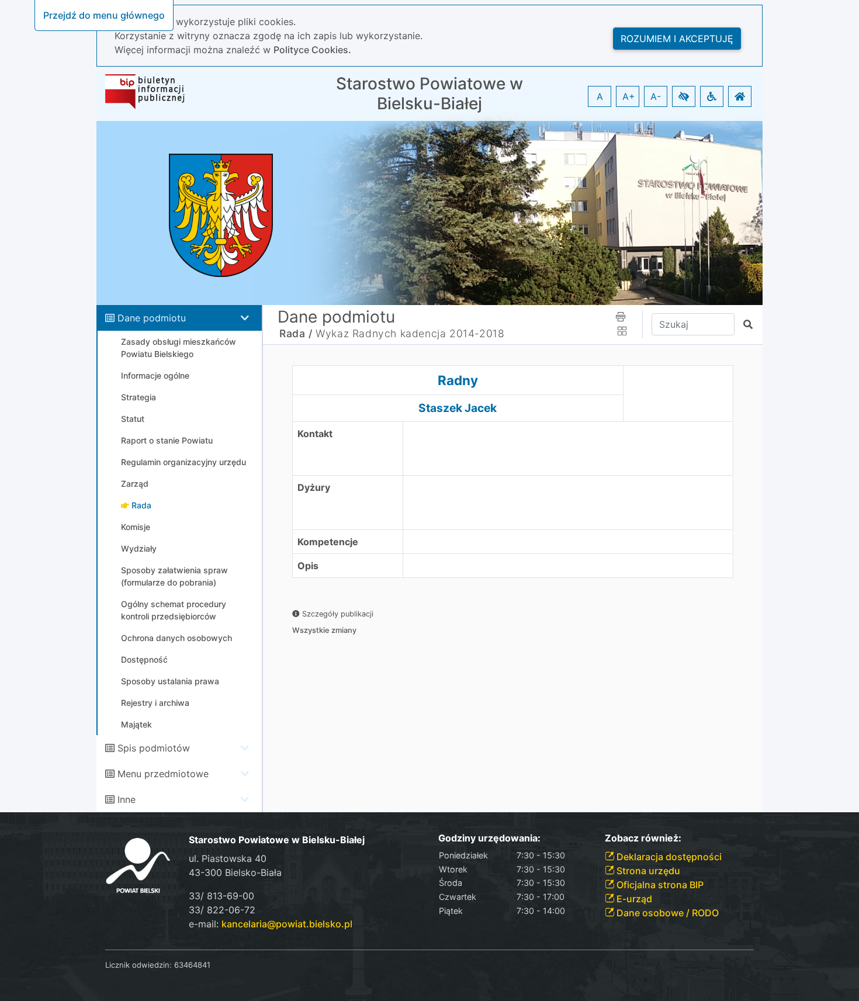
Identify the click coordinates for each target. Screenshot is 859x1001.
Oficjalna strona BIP (659, 885)
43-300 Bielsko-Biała (235, 872)
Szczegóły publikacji (336, 613)
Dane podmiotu (151, 318)
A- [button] (655, 96)
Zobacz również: (643, 838)
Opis (307, 565)
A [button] (600, 96)
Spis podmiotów (153, 748)
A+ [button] (628, 96)
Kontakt (314, 433)
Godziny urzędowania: (489, 838)
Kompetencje (327, 542)
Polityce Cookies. (312, 50)
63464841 (192, 964)
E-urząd (633, 899)
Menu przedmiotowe (163, 774)
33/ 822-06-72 (222, 910)
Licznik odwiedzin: (138, 964)
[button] (683, 96)
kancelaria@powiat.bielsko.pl (286, 924)
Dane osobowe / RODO (666, 913)
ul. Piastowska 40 (227, 858)
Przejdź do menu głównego (104, 15)
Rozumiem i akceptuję (677, 38)
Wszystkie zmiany (324, 630)
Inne (126, 799)
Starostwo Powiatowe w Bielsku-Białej (429, 93)
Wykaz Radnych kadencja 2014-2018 (410, 333)
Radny (458, 380)
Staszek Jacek (457, 408)
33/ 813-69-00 (221, 896)
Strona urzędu (647, 871)
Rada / (296, 333)
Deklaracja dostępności (668, 857)
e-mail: (270, 924)
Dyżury (313, 487)
